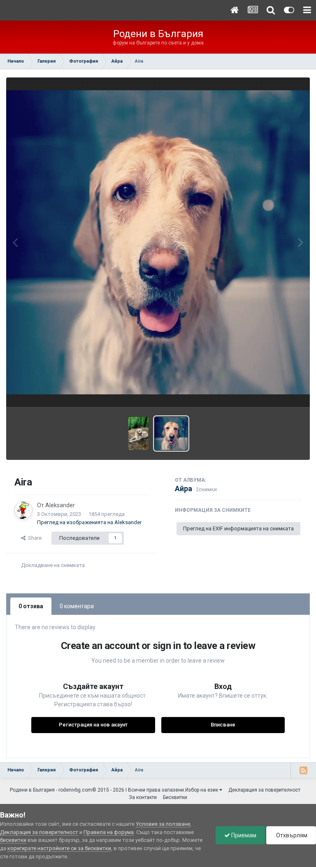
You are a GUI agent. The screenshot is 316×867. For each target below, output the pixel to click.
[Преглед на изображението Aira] (138, 433)
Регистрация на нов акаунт (93, 725)
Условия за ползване (163, 824)
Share (34, 538)
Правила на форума (109, 832)
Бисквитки (175, 797)
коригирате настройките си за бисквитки (59, 848)
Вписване (223, 725)
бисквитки (13, 840)
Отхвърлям (291, 835)
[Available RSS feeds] (303, 770)
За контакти (143, 797)
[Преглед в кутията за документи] (158, 242)
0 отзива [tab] (31, 606)
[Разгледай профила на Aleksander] (23, 510)
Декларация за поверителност (264, 790)
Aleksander (60, 505)
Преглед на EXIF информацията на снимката (238, 528)
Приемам (243, 835)
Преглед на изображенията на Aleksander (89, 522)
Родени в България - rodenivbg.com (51, 790)
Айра (183, 488)
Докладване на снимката (53, 565)
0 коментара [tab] (77, 606)
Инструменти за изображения (254, 392)
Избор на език (202, 790)
